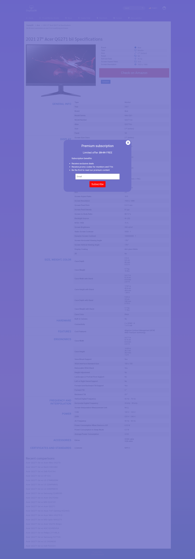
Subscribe (97, 184)
